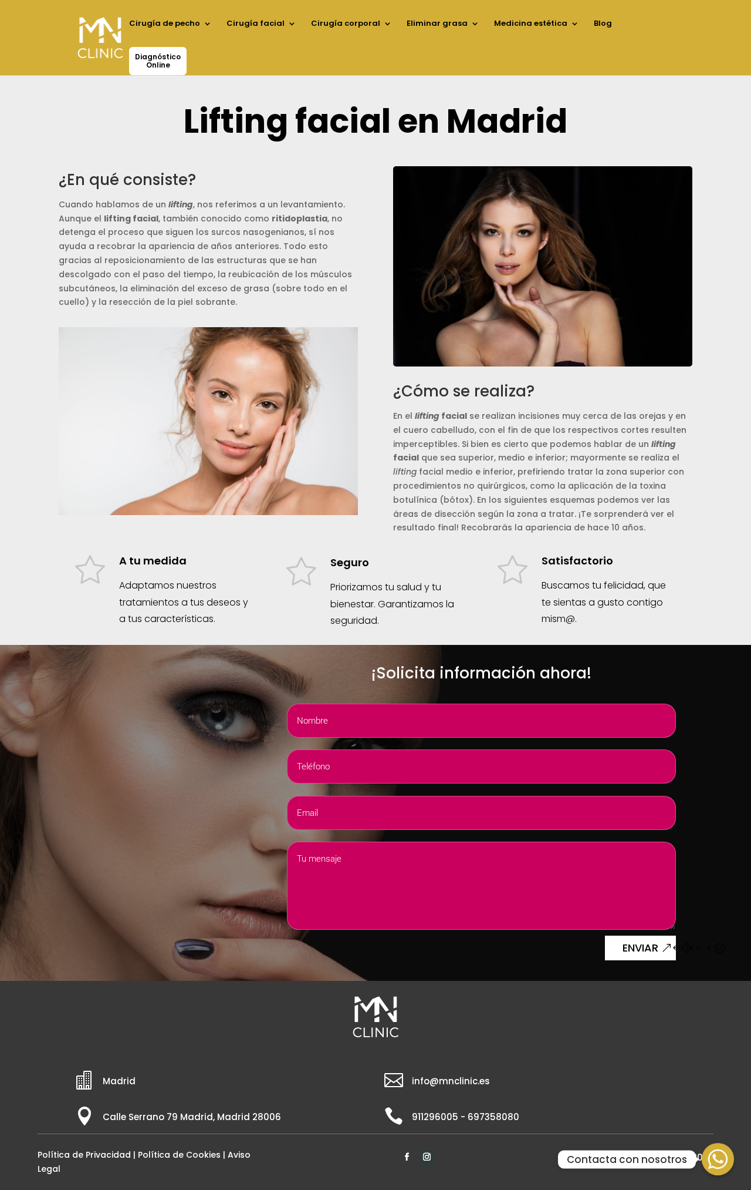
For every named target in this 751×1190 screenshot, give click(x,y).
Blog (603, 24)
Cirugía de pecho (164, 24)
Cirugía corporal (345, 24)
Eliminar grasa (437, 24)
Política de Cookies (179, 1155)
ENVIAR (640, 947)
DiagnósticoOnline (158, 61)
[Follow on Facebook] (407, 1157)
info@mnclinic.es (451, 1081)
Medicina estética (530, 24)
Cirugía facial (255, 24)
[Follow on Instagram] (427, 1157)
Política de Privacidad (84, 1155)
